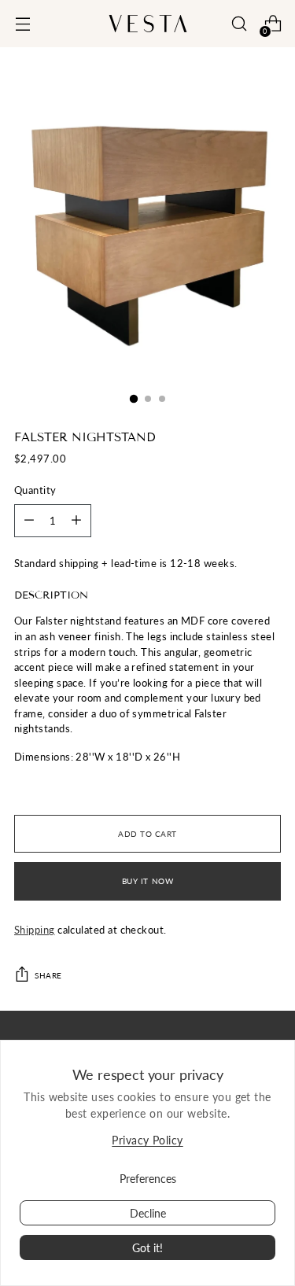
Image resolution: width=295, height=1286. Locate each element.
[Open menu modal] (22, 24)
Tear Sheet (39, 785)
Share (48, 975)
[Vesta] (148, 23)
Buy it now (147, 881)
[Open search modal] (239, 24)
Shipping (34, 929)
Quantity (35, 490)
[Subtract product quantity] (76, 520)
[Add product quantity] (29, 520)
